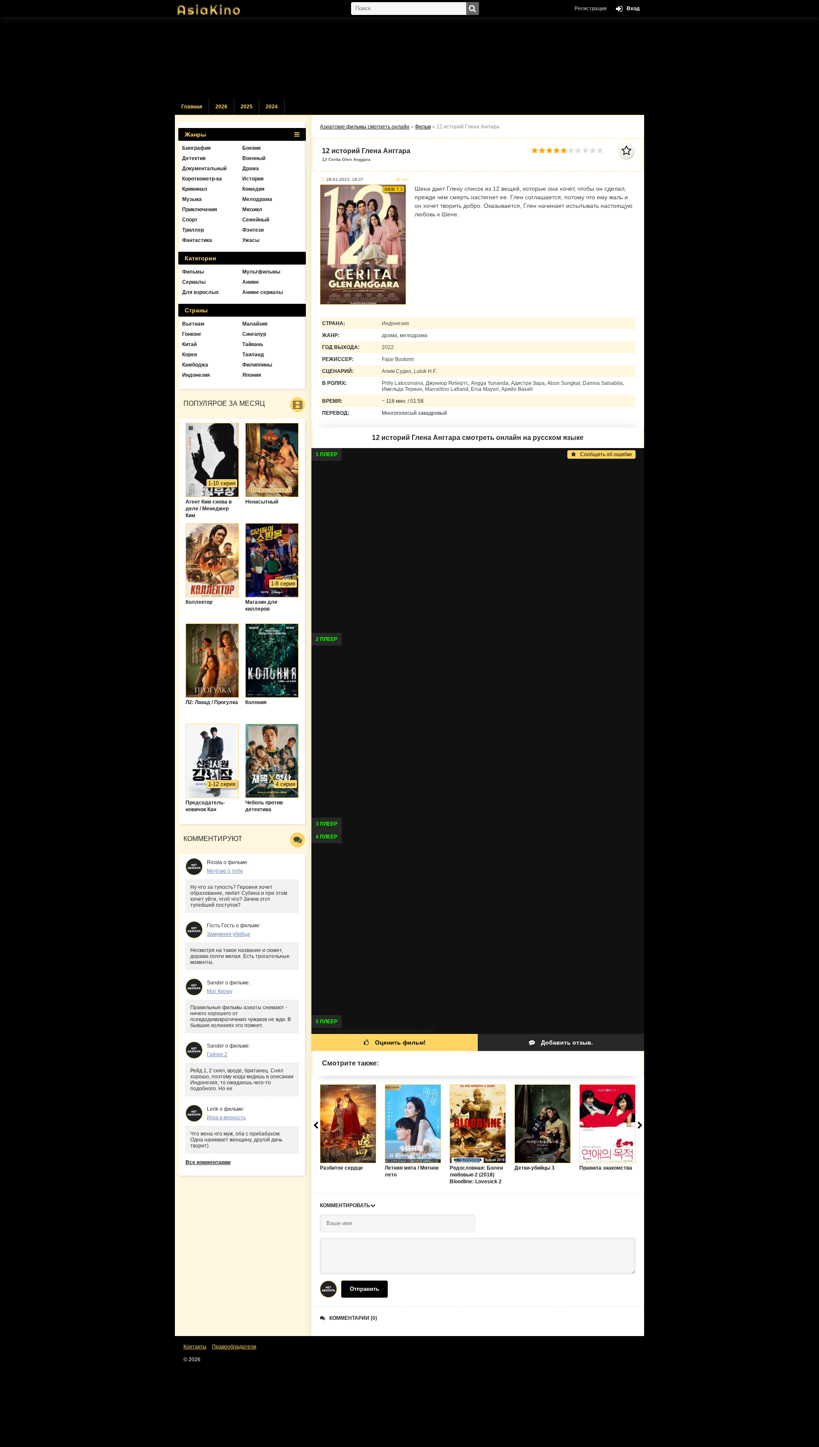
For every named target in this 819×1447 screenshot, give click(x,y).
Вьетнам (193, 324)
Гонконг (191, 334)
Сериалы (194, 282)
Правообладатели (234, 1347)
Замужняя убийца (228, 934)
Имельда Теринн (402, 389)
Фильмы (193, 272)
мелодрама (413, 335)
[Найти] (472, 8)
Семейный (255, 220)
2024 (272, 107)
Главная (191, 107)
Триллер (193, 230)
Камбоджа (195, 365)
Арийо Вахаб (517, 389)
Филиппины (257, 365)
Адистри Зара (528, 383)
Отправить (364, 1289)
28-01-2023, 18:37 (344, 179)
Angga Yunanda (489, 383)
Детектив (194, 158)
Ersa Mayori (485, 389)
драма (389, 335)
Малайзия (254, 324)
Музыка (192, 199)
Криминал (194, 189)
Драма (250, 169)
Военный (253, 158)
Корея (189, 355)
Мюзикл (252, 210)
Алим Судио (396, 371)
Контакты (194, 1347)
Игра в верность (226, 1118)
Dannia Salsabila (603, 383)
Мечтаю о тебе (225, 871)
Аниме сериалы (262, 292)
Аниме (250, 282)
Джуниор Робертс (447, 383)
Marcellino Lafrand (446, 389)
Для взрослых (200, 292)
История (253, 179)
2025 (247, 107)
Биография (196, 148)
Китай (189, 344)
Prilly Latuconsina (402, 383)
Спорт (189, 220)
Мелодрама (257, 199)
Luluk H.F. (425, 371)
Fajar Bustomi (398, 359)
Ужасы (250, 240)
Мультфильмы (261, 272)
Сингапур (254, 334)
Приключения (199, 210)
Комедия (253, 189)
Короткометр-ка (202, 179)
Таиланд (253, 355)
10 (600, 150)
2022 (388, 347)
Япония (251, 375)
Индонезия (395, 323)
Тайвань (252, 344)
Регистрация (591, 9)
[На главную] (217, 6)
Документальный (204, 169)
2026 (221, 107)
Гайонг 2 (217, 1054)
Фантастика (197, 240)
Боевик (251, 148)
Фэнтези (253, 230)
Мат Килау (219, 991)
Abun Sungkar (563, 383)
